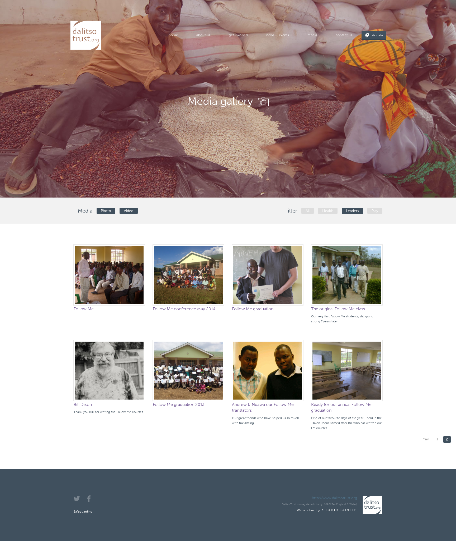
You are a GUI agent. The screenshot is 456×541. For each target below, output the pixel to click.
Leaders (352, 211)
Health (327, 211)
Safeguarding (83, 511)
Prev (425, 439)
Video (129, 211)
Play (375, 211)
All (308, 211)
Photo (106, 211)
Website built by (327, 510)
